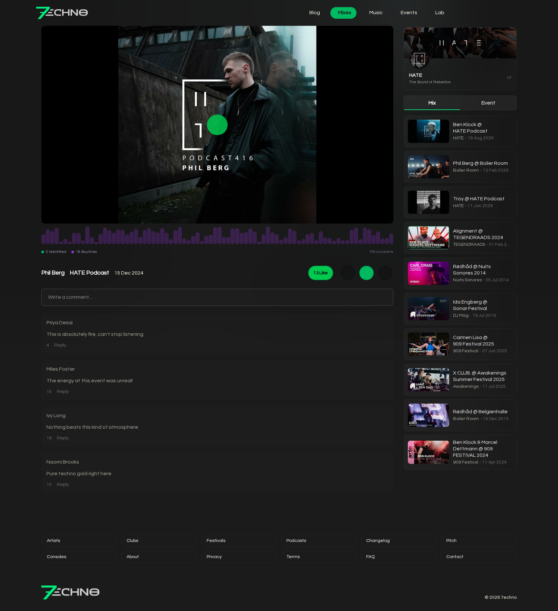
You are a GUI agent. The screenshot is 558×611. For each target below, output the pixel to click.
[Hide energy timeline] (366, 273)
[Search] (479, 12)
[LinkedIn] (514, 586)
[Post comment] (387, 297)
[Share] (385, 273)
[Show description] (348, 273)
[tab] (432, 102)
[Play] (217, 125)
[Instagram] (483, 586)
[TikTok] (506, 586)
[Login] (461, 12)
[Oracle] (497, 12)
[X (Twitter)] (490, 586)
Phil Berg (53, 273)
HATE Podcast (89, 273)
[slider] (217, 235)
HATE (415, 75)
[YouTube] (498, 586)
